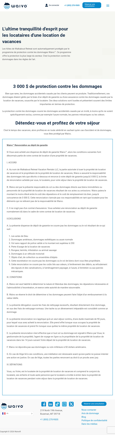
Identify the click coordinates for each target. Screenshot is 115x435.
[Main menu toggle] (108, 5)
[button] (52, 5)
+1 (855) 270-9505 (72, 5)
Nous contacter (89, 410)
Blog (84, 417)
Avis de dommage (90, 413)
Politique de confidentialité (94, 420)
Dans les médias (89, 424)
